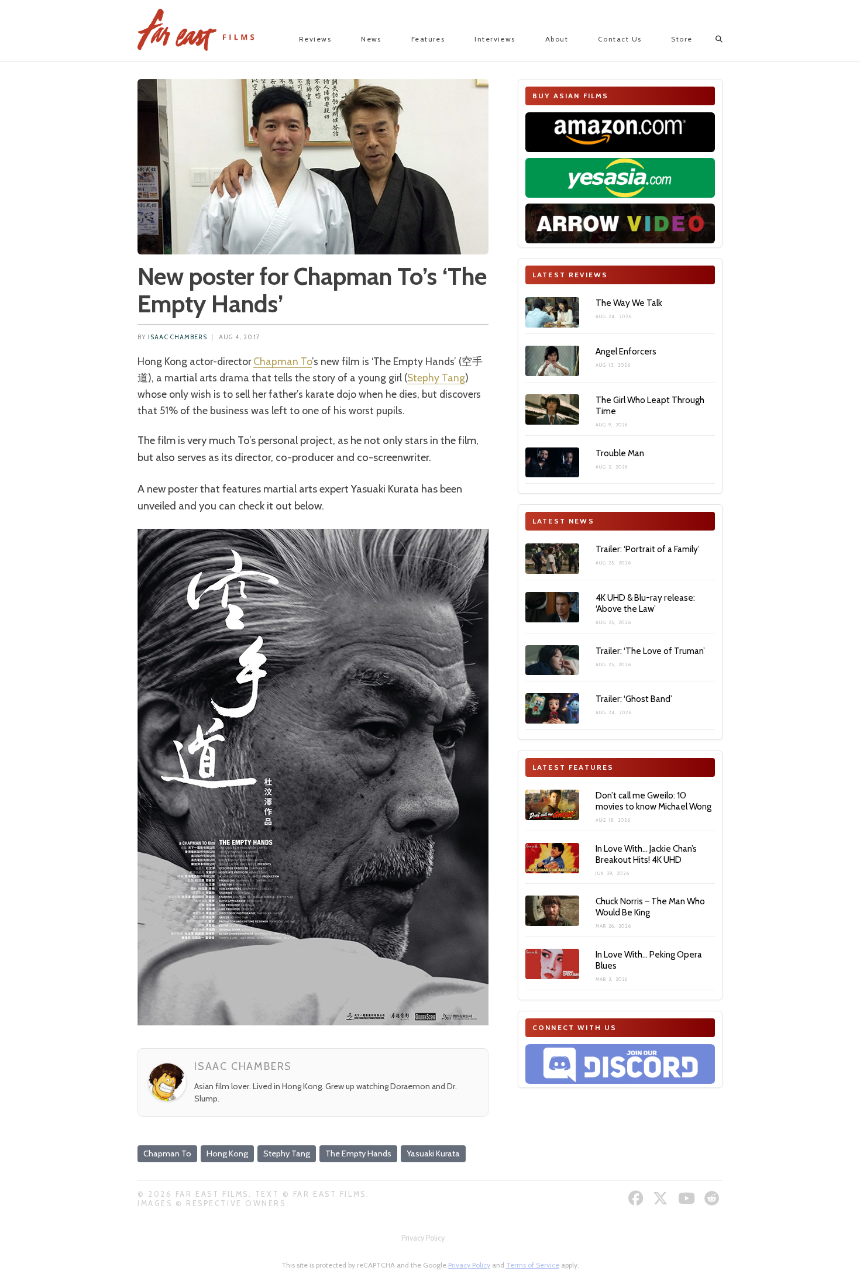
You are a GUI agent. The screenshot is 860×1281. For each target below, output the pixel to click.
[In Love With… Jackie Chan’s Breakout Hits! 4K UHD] (552, 858)
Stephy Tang (436, 377)
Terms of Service (532, 1265)
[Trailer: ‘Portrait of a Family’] (552, 558)
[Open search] (709, 39)
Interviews (494, 39)
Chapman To (282, 361)
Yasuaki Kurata (433, 1153)
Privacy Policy (423, 1238)
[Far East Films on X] (662, 1198)
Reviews (315, 39)
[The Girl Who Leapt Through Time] (552, 409)
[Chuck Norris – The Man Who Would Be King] (552, 911)
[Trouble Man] (552, 462)
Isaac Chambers (177, 337)
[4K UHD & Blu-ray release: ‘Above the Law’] (552, 607)
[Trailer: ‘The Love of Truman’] (552, 660)
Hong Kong (227, 1153)
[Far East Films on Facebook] (637, 1198)
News (371, 39)
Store (681, 39)
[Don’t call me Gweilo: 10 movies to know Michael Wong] (552, 805)
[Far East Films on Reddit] (713, 1198)
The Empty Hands (358, 1153)
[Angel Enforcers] (552, 361)
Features (428, 39)
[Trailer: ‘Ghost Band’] (552, 708)
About (556, 39)
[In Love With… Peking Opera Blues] (552, 964)
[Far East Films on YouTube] (688, 1198)
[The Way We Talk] (552, 312)
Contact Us (619, 39)
